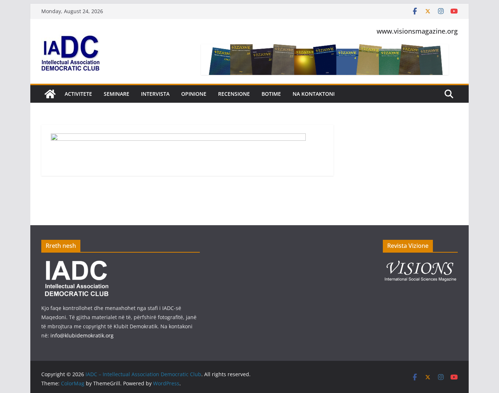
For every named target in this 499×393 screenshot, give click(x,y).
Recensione (234, 93)
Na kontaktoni (314, 93)
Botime (271, 93)
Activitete (78, 93)
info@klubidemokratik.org (82, 335)
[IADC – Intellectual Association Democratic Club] (50, 94)
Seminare (116, 93)
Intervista (155, 93)
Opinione (193, 93)
